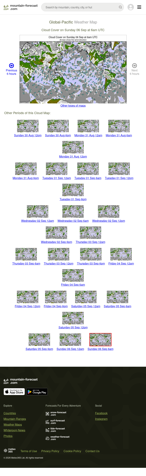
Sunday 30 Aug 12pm (27, 135)
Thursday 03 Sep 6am (26, 263)
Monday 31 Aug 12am (88, 135)
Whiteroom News (14, 430)
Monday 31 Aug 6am (119, 135)
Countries (10, 413)
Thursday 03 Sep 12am (90, 242)
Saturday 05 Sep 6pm (39, 349)
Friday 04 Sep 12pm (27, 306)
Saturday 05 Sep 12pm (73, 327)
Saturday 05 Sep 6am (117, 306)
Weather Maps (13, 424)
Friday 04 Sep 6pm (56, 306)
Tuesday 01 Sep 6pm (73, 199)
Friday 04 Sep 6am (73, 285)
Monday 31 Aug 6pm (26, 178)
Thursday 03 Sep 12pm (58, 263)
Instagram (101, 419)
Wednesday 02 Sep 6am (73, 221)
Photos (8, 436)
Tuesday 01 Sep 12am (56, 178)
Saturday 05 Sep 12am (85, 306)
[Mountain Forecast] (21, 7)
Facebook (101, 413)
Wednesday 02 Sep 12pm (108, 221)
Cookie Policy (72, 451)
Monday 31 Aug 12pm (73, 156)
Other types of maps (73, 105)
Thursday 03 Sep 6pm (91, 263)
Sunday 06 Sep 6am (100, 349)
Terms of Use (28, 451)
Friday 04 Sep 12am (121, 263)
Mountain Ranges (15, 419)
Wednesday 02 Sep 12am (37, 221)
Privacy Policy (50, 451)
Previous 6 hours (11, 72)
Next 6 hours (134, 72)
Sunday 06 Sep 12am (70, 349)
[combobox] (82, 7)
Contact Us (92, 451)
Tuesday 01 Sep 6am (87, 178)
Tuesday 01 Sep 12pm (119, 178)
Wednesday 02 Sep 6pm (56, 242)
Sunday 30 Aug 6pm (58, 135)
